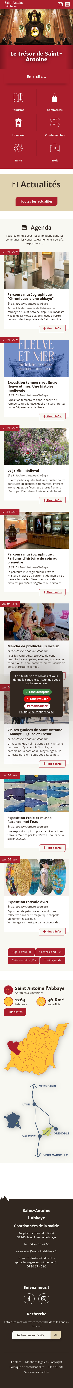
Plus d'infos (15, 1012)
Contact (16, 1362)
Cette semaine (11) (24, 960)
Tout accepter (38, 692)
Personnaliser (37, 706)
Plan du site (55, 1367)
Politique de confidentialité (27, 1367)
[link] (60, 4)
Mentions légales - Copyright (43, 1362)
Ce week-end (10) (50, 952)
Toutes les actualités (36, 201)
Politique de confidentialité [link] (36, 712)
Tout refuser (38, 699)
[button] (3, 39)
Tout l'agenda (52, 960)
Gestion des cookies (36, 1372)
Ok (55, 1335)
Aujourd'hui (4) (21, 952)
